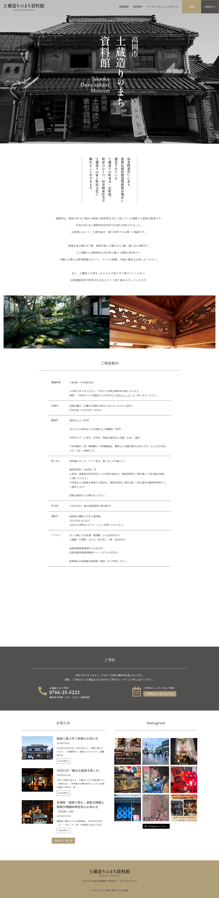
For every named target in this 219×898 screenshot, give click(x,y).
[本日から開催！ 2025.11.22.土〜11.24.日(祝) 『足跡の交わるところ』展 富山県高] (155, 807)
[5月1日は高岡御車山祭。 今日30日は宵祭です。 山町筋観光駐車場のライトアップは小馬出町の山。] (184, 751)
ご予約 (191, 6)
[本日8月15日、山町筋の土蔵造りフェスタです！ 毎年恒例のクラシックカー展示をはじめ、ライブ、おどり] (127, 751)
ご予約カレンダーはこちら (160, 694)
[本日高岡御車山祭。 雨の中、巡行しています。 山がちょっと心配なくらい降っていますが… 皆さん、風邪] (155, 751)
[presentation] (37, 748)
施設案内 (138, 6)
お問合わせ (210, 6)
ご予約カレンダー (123, 395)
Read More (64, 761)
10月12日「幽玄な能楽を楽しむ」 (79, 770)
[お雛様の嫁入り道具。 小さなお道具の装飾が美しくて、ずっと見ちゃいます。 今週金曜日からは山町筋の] (127, 779)
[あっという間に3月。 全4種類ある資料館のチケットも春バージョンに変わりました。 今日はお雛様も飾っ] (184, 779)
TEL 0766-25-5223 (128, 880)
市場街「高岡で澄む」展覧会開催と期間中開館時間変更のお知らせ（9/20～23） (80, 806)
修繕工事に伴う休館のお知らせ (77, 738)
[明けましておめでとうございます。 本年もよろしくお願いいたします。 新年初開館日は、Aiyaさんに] (127, 807)
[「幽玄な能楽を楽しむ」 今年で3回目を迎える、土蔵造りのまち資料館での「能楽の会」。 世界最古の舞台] (184, 807)
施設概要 (124, 6)
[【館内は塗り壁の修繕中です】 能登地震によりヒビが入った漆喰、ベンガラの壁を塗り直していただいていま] (155, 779)
